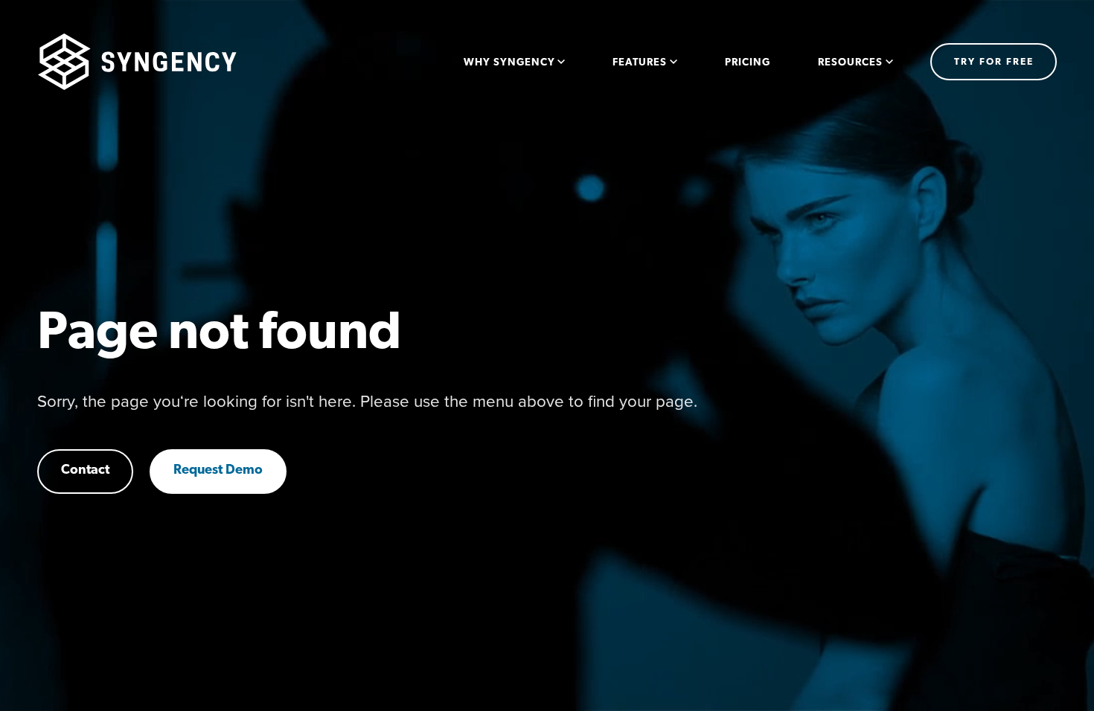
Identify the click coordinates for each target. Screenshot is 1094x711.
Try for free (994, 62)
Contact (85, 470)
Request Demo (218, 470)
